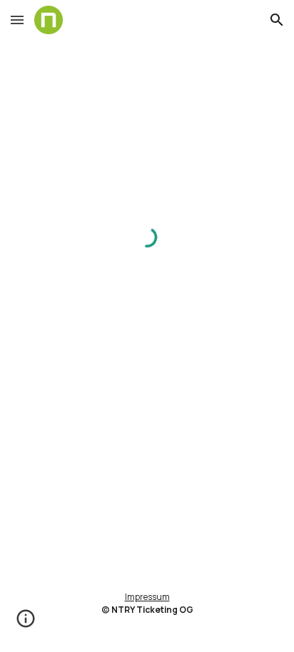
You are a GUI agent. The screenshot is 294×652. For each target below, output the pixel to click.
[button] (17, 19)
